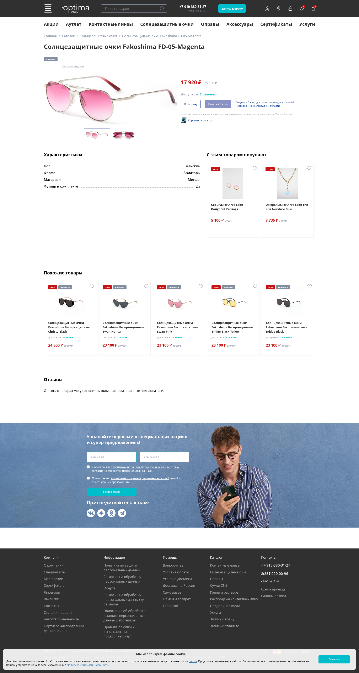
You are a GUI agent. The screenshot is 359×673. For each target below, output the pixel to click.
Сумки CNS (218, 585)
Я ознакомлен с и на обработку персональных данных (135, 469)
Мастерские (53, 579)
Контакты (51, 606)
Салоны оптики (273, 596)
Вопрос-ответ (174, 565)
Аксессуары (239, 24)
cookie (193, 661)
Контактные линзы (111, 24)
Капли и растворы (224, 592)
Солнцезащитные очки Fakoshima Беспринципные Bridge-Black (286, 327)
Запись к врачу (232, 8)
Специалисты (54, 572)
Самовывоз (172, 592)
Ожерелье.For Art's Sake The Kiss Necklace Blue (287, 207)
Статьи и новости (58, 612)
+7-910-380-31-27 (193, 6)
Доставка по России (179, 585)
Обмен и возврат (177, 599)
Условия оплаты (176, 572)
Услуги (307, 24)
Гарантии (170, 606)
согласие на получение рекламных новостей (140, 478)
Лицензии (52, 592)
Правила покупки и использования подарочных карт (119, 632)
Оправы (210, 24)
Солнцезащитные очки (167, 24)
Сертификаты (276, 24)
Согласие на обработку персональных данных (122, 579)
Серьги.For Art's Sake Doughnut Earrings (227, 207)
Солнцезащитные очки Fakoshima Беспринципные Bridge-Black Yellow (232, 327)
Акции (51, 24)
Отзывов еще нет (73, 66)
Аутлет (73, 24)
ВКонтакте (91, 513)
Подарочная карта (225, 606)
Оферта (109, 588)
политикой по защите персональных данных (141, 467)
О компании (54, 565)
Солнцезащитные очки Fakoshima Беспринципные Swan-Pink (177, 327)
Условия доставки (177, 579)
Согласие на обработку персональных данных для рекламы (124, 599)
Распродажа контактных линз (234, 599)
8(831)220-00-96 (274, 573)
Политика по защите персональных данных (121, 567)
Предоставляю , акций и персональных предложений (136, 480)
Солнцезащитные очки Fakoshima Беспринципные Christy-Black (69, 327)
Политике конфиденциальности (87, 665)
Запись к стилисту (224, 626)
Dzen (101, 513)
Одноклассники (111, 513)
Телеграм (122, 513)
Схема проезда (273, 589)
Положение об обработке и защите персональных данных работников (124, 615)
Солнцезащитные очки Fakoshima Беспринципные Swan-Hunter (123, 327)
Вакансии (51, 599)
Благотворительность (61, 619)
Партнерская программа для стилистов (64, 628)
